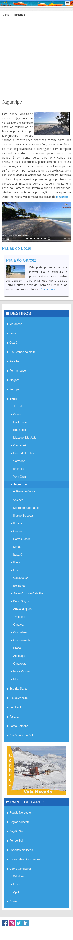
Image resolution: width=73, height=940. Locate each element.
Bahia (6, 14)
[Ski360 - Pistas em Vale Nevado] (36, 770)
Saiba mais (48, 289)
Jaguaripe (62, 196)
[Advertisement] (36, 57)
